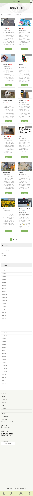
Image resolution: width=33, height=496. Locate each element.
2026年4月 (4, 282)
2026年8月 (4, 270)
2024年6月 (4, 347)
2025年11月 (4, 297)
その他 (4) (4, 255)
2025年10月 (4, 300)
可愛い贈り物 (7, 64)
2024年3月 (4, 356)
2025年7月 (4, 309)
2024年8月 (4, 341)
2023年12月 (4, 365)
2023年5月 (4, 386)
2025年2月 (4, 324)
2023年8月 (4, 377)
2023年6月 (4, 383)
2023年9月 (4, 374)
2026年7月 (4, 273)
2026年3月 (4, 285)
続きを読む (8, 49)
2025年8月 (4, 306)
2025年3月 (4, 321)
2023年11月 (4, 368)
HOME (3, 396)
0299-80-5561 (7, 434)
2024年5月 (4, 350)
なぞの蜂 (6, 28)
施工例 (3, 405)
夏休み (4, 208)
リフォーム (4, 411)
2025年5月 (4, 315)
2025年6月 (4, 312)
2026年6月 (4, 276)
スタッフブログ (5, 250)
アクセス (11, 494)
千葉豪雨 (21, 172)
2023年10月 (4, 371)
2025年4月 (4, 318)
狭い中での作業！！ (7, 172)
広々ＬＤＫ (7, 136)
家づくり (4, 402)
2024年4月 (4, 353)
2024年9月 (4, 338)
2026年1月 (4, 291)
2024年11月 (4, 332)
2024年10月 (4, 335)
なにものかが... (24, 100)
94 (19, 239)
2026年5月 (4, 279)
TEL (29, 494)
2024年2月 (4, 359)
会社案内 (4, 413)
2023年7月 (4, 380)
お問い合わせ (8, 443)
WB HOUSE (4, 399)
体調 (20, 136)
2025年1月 (4, 327)
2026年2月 (4, 288)
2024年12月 (4, 330)
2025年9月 (4, 303)
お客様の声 (4, 408)
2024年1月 (4, 362)
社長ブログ (5, 416)
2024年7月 (4, 344)
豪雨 (21, 28)
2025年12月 (4, 294)
